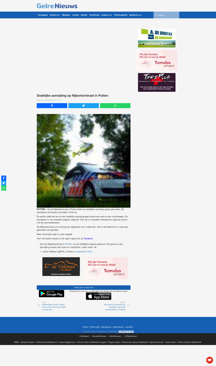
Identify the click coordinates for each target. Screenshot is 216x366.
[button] (209, 360)
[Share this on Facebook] (52, 105)
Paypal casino (114, 342)
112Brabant (84, 336)
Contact (129, 326)
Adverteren (118, 326)
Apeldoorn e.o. (135, 15)
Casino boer (170, 342)
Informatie (95, 326)
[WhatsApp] (115, 105)
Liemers (75, 15)
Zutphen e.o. (106, 15)
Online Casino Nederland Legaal (91, 342)
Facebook (88, 238)
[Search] (156, 15)
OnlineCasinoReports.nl (47, 342)
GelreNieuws (115, 336)
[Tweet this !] (83, 105)
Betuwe (84, 15)
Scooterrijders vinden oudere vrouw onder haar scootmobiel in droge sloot (54, 306)
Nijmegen (66, 15)
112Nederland (130, 336)
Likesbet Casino (27, 342)
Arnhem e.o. (55, 15)
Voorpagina (43, 15)
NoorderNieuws (99, 336)
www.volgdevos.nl (67, 342)
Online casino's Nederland (189, 342)
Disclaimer (106, 326)
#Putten (69, 243)
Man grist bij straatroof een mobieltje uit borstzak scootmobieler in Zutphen (115, 306)
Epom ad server (157, 342)
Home (85, 326)
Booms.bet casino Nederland (135, 342)
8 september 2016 (83, 251)
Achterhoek (94, 15)
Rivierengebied (120, 15)
